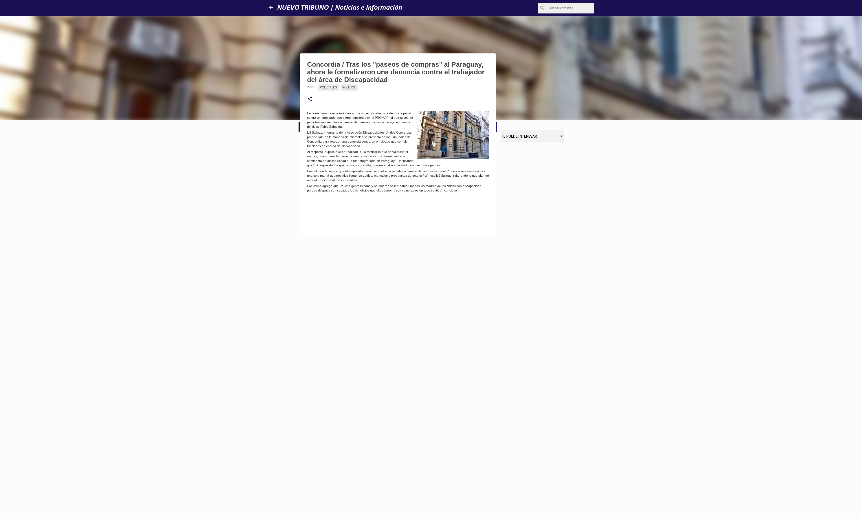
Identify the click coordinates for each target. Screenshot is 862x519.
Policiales (328, 87)
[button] (309, 99)
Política (349, 87)
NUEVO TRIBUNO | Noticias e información (339, 7)
